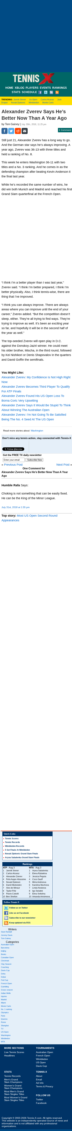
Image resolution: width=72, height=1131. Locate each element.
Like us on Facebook (19, 913)
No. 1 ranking (6, 1009)
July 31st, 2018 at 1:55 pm (16, 507)
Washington (37, 430)
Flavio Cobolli (12, 894)
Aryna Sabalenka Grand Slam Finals (22, 857)
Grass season (7, 990)
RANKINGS (59, 87)
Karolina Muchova (40, 885)
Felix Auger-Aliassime (16, 879)
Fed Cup (4, 980)
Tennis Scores (12, 838)
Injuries (4, 996)
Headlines (9, 1055)
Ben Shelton (11, 896)
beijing (3, 951)
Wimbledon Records (14, 846)
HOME (9, 87)
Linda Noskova (39, 888)
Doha (3, 974)
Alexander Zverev (14, 876)
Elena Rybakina (39, 873)
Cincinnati (5, 961)
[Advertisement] (36, 36)
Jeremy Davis (6, 935)
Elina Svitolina (38, 894)
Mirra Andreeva (39, 882)
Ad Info (40, 1083)
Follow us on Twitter (18, 908)
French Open (6, 983)
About (39, 1076)
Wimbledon (34, 102)
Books (3, 954)
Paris (3, 1016)
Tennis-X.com (34, 1118)
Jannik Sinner (19, 99)
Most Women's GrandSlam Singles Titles (15, 1098)
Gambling (5, 987)
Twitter (39, 1099)
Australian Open (7, 945)
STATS (16, 92)
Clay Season (6, 964)
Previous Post (13, 464)
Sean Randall (6, 932)
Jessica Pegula (39, 876)
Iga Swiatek (37, 891)
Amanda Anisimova (41, 896)
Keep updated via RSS (19, 923)
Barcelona (5, 948)
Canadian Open (7, 957)
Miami (3, 1003)
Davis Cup (5, 970)
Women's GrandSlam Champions (13, 1086)
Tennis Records (12, 842)
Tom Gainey (6, 938)
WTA (3, 1042)
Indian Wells (6, 993)
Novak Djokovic (18, 102)
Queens (4, 1019)
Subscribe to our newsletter (22, 918)
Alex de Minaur (13, 888)
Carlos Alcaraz (47, 99)
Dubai (3, 977)
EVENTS (45, 87)
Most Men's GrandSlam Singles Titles (14, 1092)
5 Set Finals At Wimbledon (17, 850)
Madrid (4, 1000)
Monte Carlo (48, 102)
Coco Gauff (37, 879)
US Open (5, 1032)
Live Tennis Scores (14, 1052)
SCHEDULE (29, 92)
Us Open (33, 99)
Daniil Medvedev (14, 885)
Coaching (5, 967)
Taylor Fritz (11, 891)
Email (39, 1079)
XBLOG (19, 87)
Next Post (62, 464)
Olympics (5, 1012)
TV (2, 1029)
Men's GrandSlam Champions (13, 1080)
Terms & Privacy (44, 1086)
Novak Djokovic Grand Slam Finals (21, 853)
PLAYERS (32, 87)
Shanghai (5, 1026)
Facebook (41, 1103)
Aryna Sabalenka (40, 870)
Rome (3, 1022)
